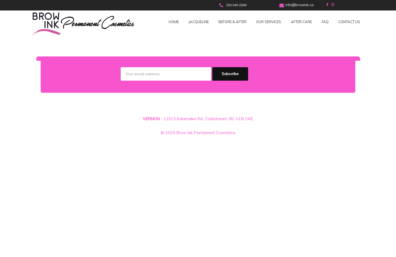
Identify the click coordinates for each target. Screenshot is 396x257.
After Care (301, 22)
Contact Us (349, 22)
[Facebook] (327, 4)
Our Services (268, 22)
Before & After (232, 22)
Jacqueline (199, 22)
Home (174, 22)
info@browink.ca (300, 5)
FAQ (325, 22)
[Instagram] (332, 4)
